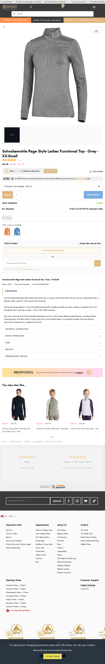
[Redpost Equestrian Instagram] (77, 501)
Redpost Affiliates (63, 565)
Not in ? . (21, 269)
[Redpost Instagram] (89, 372)
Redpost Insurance (64, 573)
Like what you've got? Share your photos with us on (60, 372)
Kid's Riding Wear (42, 537)
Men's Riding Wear (43, 534)
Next (100, 414)
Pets (37, 562)
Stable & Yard (41, 555)
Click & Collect (11, 534)
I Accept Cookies (52, 656)
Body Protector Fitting (88, 537)
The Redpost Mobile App (66, 558)
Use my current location (53, 250)
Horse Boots (40, 551)
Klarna (59, 555)
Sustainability (62, 551)
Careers (60, 548)
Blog (59, 544)
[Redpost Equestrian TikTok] (94, 501)
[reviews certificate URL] (52, 486)
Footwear (39, 558)
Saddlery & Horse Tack (44, 544)
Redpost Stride (80, 179)
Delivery (9, 530)
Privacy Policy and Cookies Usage (18, 544)
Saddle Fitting (86, 544)
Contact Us (84, 589)
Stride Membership (13, 548)
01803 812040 (88, 585)
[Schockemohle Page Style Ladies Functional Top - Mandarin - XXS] (7, 231)
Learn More (50, 171)
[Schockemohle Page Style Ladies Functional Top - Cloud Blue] (17, 231)
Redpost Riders (62, 534)
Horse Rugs (40, 541)
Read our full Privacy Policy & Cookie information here (52, 650)
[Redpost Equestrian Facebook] (68, 501)
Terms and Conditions (14, 541)
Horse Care (40, 548)
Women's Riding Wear (44, 530)
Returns (8, 537)
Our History (61, 530)
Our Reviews (62, 537)
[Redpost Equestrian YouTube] (85, 501)
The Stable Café (87, 534)
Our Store (84, 530)
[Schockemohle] (96, 31)
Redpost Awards (63, 569)
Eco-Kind (60, 541)
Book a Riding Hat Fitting (90, 541)
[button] (7, 218)
